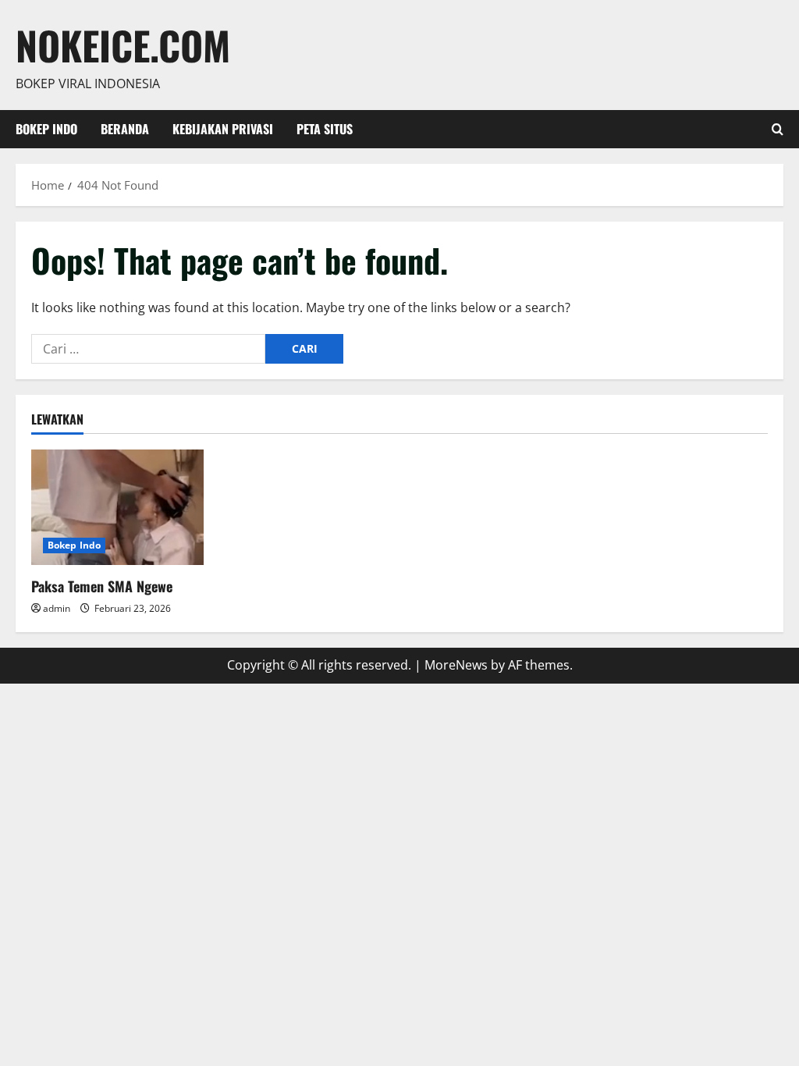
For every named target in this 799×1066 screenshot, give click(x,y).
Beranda (125, 128)
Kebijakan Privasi (222, 128)
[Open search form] (777, 129)
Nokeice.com (123, 44)
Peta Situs (325, 128)
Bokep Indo (46, 128)
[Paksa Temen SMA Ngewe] (117, 506)
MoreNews (456, 664)
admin (56, 608)
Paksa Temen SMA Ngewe (101, 586)
